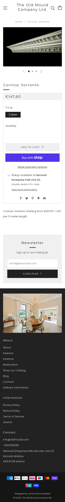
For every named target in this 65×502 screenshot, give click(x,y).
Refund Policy (11, 411)
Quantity (10, 126)
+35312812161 (11, 445)
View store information (24, 189)
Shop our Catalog (14, 370)
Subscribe (31, 273)
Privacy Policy (11, 405)
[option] (32, 46)
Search (7, 422)
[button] (29, 71)
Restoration (10, 364)
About (7, 347)
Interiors (8, 353)
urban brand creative (39, 493)
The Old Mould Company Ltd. (32, 7)
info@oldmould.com (16, 439)
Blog (6, 376)
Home (19, 21)
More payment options (32, 167)
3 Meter (13, 114)
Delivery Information (16, 387)
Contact (8, 382)
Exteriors (8, 359)
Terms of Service (13, 416)
